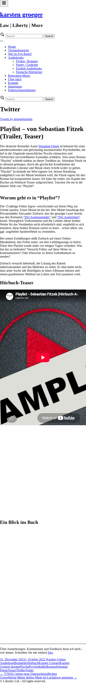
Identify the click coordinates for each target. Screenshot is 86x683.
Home (12, 46)
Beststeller (20, 663)
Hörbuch (33, 663)
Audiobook (7, 663)
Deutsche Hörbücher (29, 72)
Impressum (15, 86)
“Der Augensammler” (37, 217)
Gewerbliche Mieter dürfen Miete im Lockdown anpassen (38, 677)
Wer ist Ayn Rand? (20, 54)
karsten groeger (21, 14)
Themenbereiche (18, 50)
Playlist (24, 666)
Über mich (14, 79)
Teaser (12, 670)
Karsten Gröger (56, 659)
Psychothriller (37, 666)
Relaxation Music (19, 75)
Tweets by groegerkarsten (16, 119)
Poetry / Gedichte (27, 65)
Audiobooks (16, 57)
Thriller (20, 670)
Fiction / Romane (27, 61)
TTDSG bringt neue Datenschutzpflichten (28, 674)
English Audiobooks (29, 68)
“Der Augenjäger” (68, 217)
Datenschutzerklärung (22, 90)
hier (50, 652)
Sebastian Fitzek (48, 146)
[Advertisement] (43, 472)
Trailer (29, 670)
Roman (51, 666)
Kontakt (13, 83)
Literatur (14, 666)
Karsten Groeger (49, 663)
